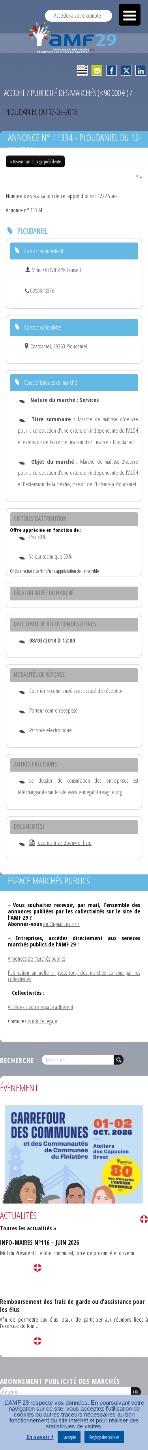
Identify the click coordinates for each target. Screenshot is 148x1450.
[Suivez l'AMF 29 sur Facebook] (111, 70)
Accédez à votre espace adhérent (40, 1007)
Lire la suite (144, 1219)
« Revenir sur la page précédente (35, 161)
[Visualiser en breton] (82, 70)
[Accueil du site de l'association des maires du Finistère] (74, 37)
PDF (141, 176)
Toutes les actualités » (28, 1228)
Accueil (14, 93)
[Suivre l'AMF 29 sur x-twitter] (126, 70)
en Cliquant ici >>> (61, 924)
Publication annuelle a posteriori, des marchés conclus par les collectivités (74, 976)
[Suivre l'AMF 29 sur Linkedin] (141, 70)
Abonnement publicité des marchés (60, 1381)
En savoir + (40, 1437)
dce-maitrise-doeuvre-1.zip (64, 842)
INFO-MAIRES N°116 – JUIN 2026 (39, 1242)
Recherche (17, 1060)
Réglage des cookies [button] (104, 1437)
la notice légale (42, 1021)
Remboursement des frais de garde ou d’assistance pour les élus (72, 1305)
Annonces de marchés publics (36, 958)
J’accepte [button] (69, 1437)
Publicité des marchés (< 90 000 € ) (79, 93)
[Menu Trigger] (130, 15)
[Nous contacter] (97, 70)
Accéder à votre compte (77, 15)
